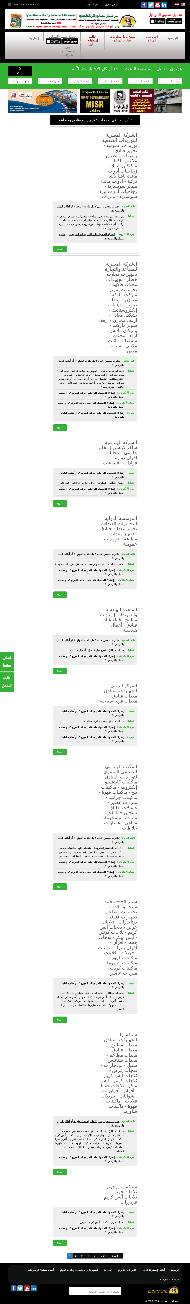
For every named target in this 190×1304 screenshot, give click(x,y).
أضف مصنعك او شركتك (68, 51)
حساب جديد (92, 4)
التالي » (103, 1255)
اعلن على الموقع (152, 38)
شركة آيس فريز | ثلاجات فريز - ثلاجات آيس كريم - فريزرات (119, 1194)
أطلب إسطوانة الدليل (93, 40)
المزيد (60, 249)
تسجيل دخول (112, 4)
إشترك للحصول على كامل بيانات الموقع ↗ (96, 206)
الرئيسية (173, 38)
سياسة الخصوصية (169, 1279)
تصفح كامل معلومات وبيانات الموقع (122, 38)
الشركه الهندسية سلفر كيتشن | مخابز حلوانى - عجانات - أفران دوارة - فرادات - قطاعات (117, 452)
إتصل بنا (34, 38)
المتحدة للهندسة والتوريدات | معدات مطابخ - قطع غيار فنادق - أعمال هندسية (118, 619)
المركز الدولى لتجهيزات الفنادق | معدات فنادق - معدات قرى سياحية (118, 693)
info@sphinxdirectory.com (26, 4)
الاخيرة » (116, 1255)
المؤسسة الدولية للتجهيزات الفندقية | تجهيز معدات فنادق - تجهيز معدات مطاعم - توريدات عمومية (118, 531)
